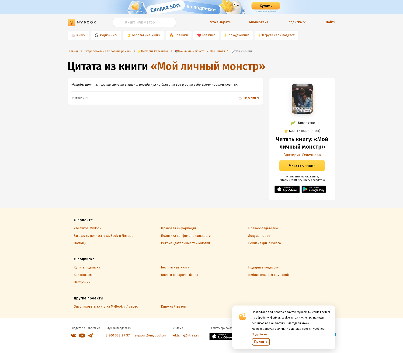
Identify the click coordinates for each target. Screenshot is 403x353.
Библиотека (258, 22)
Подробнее (259, 334)
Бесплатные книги (146, 35)
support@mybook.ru (150, 335)
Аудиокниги (109, 35)
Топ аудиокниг (238, 35)
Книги (80, 35)
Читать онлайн (302, 165)
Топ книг (208, 35)
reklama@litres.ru (185, 335)
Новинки (181, 35)
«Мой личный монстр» (208, 66)
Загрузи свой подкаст (278, 35)
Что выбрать (220, 22)
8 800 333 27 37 (118, 335)
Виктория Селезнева (302, 155)
